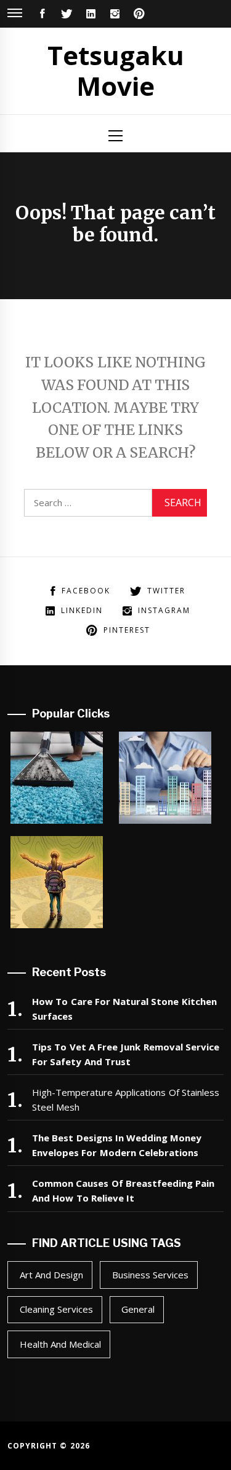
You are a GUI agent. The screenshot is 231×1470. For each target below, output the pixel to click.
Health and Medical (61, 1344)
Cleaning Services (56, 1309)
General (138, 1309)
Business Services (150, 1275)
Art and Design (52, 1275)
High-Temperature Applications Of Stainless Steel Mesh (125, 1099)
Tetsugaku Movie (115, 70)
